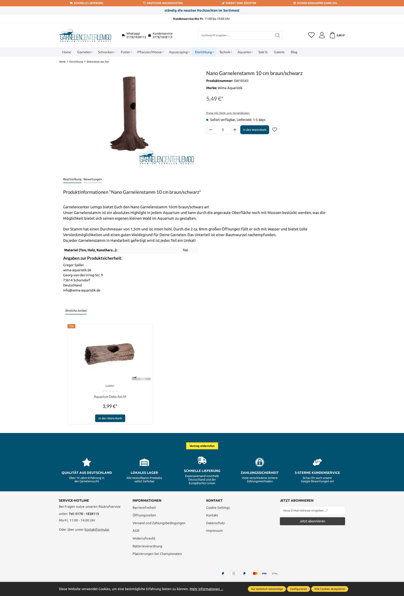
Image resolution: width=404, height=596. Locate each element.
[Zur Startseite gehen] (85, 35)
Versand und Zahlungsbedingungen (159, 523)
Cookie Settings (218, 507)
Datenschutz (215, 523)
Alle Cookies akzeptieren (329, 588)
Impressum (214, 530)
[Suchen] (277, 35)
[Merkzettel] (311, 35)
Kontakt (212, 515)
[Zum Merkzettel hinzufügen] (274, 130)
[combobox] (235, 35)
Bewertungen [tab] (93, 179)
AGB (136, 530)
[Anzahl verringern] (210, 130)
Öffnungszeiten (144, 515)
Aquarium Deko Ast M (110, 396)
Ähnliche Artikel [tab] (76, 310)
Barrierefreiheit (144, 507)
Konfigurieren (298, 588)
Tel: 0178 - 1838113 (84, 514)
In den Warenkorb (254, 129)
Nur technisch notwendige (267, 588)
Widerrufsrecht (144, 538)
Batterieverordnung (147, 546)
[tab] (72, 179)
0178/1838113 (136, 37)
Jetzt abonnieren (312, 521)
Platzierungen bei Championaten (157, 554)
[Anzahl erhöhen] (235, 130)
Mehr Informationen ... (206, 589)
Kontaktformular (96, 529)
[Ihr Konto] (322, 35)
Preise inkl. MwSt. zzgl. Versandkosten (228, 113)
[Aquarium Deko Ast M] (110, 353)
